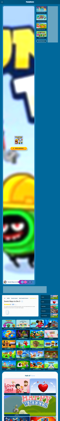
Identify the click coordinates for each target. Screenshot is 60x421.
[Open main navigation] (2, 2)
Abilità (8, 298)
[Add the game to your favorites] (22, 301)
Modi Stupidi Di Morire (23, 298)
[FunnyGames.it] (4, 298)
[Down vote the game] (25, 282)
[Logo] (30, 2)
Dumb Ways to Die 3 (34, 298)
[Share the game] (28, 282)
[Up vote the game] (22, 282)
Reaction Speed (14, 298)
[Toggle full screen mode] (31, 282)
